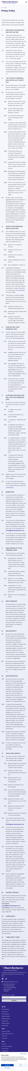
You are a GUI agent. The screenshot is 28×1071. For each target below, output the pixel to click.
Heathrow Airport (6, 1016)
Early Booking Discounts (7, 1033)
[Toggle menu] (26, 2)
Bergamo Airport (5, 1023)
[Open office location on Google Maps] (2, 984)
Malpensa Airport (6, 1018)
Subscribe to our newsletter (8, 995)
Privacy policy (23, 1053)
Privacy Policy (5, 1048)
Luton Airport (5, 1011)
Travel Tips (4, 1036)
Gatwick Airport (5, 1014)
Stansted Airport (5, 1009)
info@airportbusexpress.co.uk (11, 981)
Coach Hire (4, 1038)
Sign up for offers (6, 1031)
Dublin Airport (5, 1025)
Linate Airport (5, 1020)
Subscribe (14, 1000)
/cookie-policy (21, 290)
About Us (4, 1044)
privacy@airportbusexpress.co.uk (15, 530)
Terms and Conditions (7, 1046)
